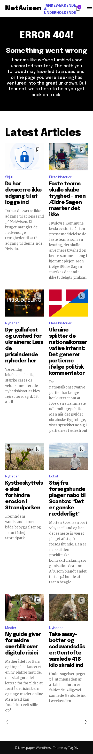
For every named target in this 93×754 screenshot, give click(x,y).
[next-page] (84, 722)
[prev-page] (9, 722)
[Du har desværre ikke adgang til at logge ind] (24, 156)
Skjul (9, 177)
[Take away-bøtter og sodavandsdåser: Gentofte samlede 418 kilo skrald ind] (68, 607)
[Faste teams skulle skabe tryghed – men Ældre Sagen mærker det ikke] (68, 156)
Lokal (53, 476)
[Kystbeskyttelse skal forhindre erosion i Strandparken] (24, 456)
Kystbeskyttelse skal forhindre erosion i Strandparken (24, 495)
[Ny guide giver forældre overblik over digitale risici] (24, 607)
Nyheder (12, 323)
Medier (10, 628)
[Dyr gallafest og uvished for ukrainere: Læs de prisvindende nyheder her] (24, 303)
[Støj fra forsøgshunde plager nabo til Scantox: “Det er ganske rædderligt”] (68, 456)
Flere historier (60, 177)
